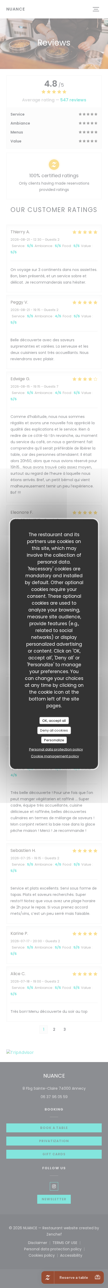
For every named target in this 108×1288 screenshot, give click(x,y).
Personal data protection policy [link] (56, 749)
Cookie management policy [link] (55, 756)
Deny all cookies (54, 730)
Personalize (54, 739)
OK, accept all (54, 720)
